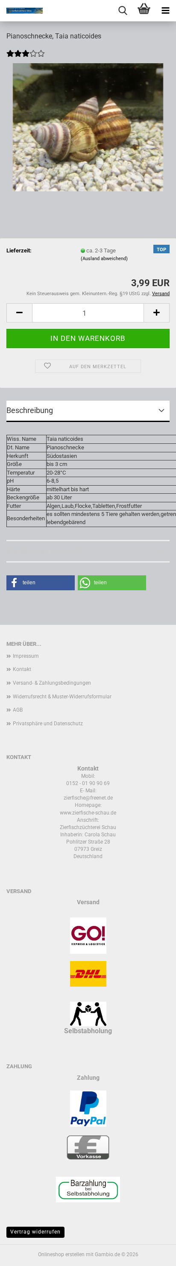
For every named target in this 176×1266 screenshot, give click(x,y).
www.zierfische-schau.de (88, 813)
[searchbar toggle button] (122, 10)
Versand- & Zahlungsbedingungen (52, 683)
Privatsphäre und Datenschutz (48, 724)
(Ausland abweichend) (104, 258)
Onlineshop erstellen (61, 1254)
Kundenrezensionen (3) (45, 550)
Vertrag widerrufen (35, 1232)
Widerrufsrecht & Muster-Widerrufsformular (62, 697)
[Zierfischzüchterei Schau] (21, 10)
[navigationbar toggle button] (165, 10)
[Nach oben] (152, 1253)
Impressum (26, 656)
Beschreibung (29, 410)
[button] (19, 312)
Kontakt (22, 669)
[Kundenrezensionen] (25, 59)
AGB (18, 710)
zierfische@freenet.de (88, 798)
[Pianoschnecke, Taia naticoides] (88, 127)
